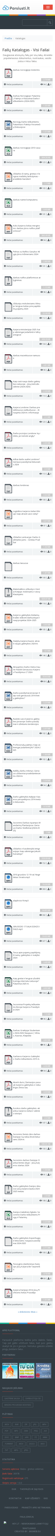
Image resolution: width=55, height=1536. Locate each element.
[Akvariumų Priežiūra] (10, 1371)
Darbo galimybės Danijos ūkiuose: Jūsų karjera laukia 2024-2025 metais (26, 1189)
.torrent (8, 1443)
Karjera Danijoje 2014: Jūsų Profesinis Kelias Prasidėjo (26, 1291)
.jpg (34, 1424)
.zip (25, 1424)
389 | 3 (46, 889)
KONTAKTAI (15, 1498)
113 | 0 (46, 473)
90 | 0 (47, 370)
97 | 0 (47, 525)
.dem (26, 1431)
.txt (6, 1450)
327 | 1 (46, 941)
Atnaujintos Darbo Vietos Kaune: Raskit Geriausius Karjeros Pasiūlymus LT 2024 (26, 670)
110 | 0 (46, 396)
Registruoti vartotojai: (13, 1478)
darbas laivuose (20, 563)
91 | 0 (47, 1096)
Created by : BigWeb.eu (28, 1531)
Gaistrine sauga (12, 1398)
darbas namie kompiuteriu (25, 199)
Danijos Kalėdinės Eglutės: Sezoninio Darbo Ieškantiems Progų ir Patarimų (26, 1215)
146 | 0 (46, 655)
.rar (16, 1424)
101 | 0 (46, 214)
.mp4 (44, 1424)
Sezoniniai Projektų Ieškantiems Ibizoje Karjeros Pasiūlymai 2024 (26, 1007)
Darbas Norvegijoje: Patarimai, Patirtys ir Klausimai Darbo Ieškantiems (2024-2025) (26, 98)
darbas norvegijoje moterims (26, 70)
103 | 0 (46, 188)
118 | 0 (46, 603)
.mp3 (16, 1431)
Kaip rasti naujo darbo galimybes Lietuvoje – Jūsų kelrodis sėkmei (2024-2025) (26, 384)
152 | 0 (46, 863)
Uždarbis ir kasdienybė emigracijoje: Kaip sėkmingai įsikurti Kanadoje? (26, 851)
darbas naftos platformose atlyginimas (26, 279)
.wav (42, 1443)
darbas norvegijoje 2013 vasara (26, 149)
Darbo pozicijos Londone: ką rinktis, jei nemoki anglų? (26, 434)
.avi (45, 1431)
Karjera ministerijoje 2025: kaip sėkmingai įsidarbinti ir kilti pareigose (26, 332)
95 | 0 (47, 1045)
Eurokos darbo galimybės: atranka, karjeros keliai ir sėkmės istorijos (26, 1111)
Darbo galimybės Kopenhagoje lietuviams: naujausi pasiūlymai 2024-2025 (26, 1241)
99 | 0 (47, 1226)
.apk (26, 1437)
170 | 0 (46, 967)
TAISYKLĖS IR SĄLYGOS (31, 1489)
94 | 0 (47, 84)
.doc (6, 1437)
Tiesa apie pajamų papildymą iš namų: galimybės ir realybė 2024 (26, 955)
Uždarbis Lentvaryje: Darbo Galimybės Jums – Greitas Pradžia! (26, 540)
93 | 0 (47, 551)
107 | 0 (46, 1122)
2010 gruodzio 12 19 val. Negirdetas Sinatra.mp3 (26, 876)
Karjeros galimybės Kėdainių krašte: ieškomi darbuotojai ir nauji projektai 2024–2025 (26, 618)
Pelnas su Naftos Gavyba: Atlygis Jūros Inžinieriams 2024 (26, 253)
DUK (14, 1489)
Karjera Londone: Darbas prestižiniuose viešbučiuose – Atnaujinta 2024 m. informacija (26, 410)
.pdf (6, 1431)
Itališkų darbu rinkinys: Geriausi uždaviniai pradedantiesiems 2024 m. (26, 773)
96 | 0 (47, 1019)
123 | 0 (46, 162)
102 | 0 (46, 110)
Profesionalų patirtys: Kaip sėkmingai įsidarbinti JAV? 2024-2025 (26, 747)
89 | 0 (47, 681)
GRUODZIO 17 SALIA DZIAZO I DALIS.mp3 (26, 928)
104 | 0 (46, 344)
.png (36, 1431)
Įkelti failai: (7, 1473)
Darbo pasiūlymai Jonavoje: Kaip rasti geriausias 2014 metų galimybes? (26, 695)
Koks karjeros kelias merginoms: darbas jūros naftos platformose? (26, 228)
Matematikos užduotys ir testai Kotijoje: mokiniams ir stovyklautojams (26, 592)
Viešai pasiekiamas (14, 84)
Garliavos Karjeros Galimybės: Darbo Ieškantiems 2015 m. (26, 1057)
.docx (32, 1443)
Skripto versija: (9, 1482)
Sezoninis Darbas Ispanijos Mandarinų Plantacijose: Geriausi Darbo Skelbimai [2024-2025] (26, 826)
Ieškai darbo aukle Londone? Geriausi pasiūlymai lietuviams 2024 (26, 462)
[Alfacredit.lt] (44, 1370)
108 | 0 (46, 1200)
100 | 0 (46, 499)
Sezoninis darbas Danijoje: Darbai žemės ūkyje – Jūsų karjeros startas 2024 (26, 1163)
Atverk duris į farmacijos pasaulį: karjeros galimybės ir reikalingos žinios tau (26, 1085)
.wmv (44, 1437)
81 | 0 (47, 1304)
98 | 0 (47, 292)
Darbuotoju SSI (33, 1398)
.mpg (16, 1450)
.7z (35, 1437)
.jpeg (26, 1450)
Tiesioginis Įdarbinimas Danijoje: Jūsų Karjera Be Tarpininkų (26, 1267)
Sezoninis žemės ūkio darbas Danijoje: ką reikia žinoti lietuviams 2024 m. (26, 1137)
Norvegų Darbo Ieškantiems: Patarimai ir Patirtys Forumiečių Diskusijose (26, 124)
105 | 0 (46, 629)
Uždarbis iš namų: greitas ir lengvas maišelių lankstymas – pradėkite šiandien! (26, 176)
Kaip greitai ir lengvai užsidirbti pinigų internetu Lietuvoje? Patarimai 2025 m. (26, 981)
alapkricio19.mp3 (21, 900)
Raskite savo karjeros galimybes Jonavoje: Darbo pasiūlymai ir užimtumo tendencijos (26, 721)
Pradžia (8, 38)
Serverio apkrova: (10, 1468)
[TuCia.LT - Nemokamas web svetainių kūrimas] (27, 1370)
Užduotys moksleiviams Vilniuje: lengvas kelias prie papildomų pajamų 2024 (26, 306)
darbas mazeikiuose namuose (26, 356)
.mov (6, 1424)
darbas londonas (21, 485)
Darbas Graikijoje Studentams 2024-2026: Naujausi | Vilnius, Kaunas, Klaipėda (26, 1033)
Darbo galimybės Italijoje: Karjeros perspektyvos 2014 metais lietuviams (26, 799)
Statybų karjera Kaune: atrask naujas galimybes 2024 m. (26, 642)
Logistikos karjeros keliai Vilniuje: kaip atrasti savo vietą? (26, 512)
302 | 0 (46, 915)
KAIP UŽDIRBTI (32, 1498)
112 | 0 (46, 318)
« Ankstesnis (24, 1311)
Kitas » (34, 1311)
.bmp (17, 1437)
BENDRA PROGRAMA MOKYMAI (17, 1405)
